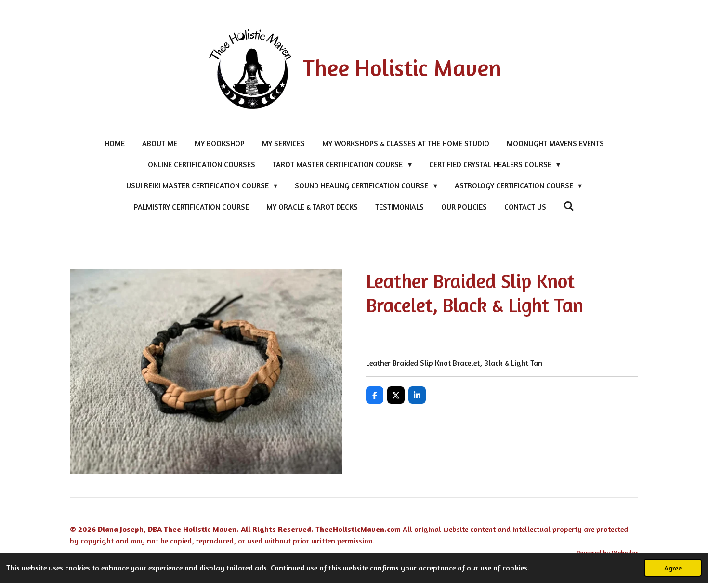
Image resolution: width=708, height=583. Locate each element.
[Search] (568, 206)
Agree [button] (673, 568)
